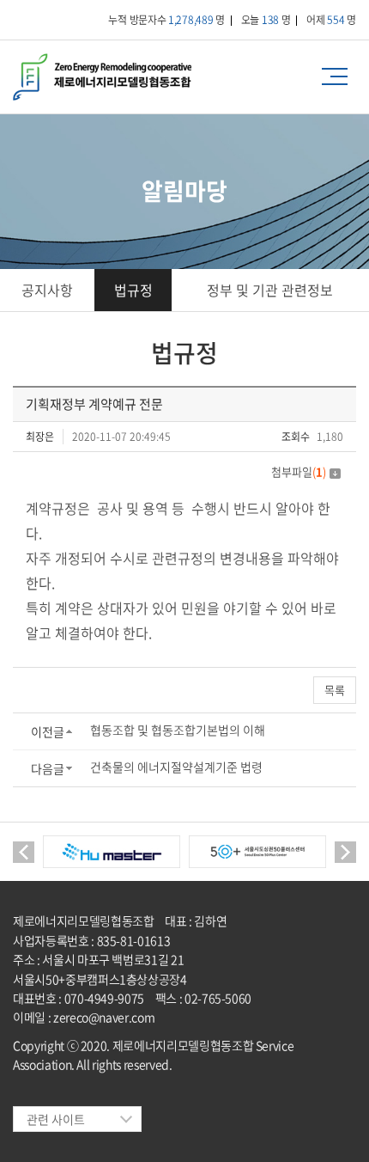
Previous (23, 852)
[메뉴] (339, 76)
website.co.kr (115, 1083)
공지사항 (47, 289)
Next (345, 852)
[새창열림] (111, 851)
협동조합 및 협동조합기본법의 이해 (177, 729)
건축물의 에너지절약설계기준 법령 (176, 766)
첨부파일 (298, 471)
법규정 (133, 289)
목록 (334, 690)
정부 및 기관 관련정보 (270, 289)
